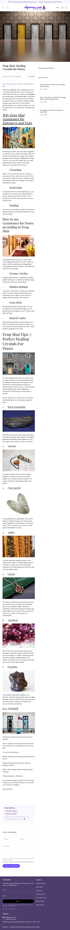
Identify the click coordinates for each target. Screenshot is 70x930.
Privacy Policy (29, 858)
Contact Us (39, 891)
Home (4, 84)
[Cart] (66, 7)
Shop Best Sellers (11, 811)
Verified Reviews (41, 883)
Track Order (39, 887)
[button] (8, 7)
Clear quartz (14, 487)
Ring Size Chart (40, 894)
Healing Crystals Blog (11, 84)
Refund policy (40, 905)
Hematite (12, 666)
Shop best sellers (11, 814)
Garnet (11, 573)
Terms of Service (6, 860)
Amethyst (13, 620)
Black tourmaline (17, 406)
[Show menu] (3, 7)
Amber (11, 532)
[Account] (62, 7)
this (11, 313)
